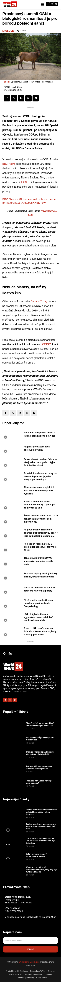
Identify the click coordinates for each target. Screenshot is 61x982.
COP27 (46, 344)
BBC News (8, 164)
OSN (24, 182)
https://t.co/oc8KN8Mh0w (30, 202)
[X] (56, 4)
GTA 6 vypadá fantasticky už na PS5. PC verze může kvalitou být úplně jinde (40, 840)
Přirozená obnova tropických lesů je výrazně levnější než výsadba (39, 490)
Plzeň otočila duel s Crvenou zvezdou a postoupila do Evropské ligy (39, 603)
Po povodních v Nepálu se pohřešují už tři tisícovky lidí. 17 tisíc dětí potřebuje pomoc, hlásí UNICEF (41, 534)
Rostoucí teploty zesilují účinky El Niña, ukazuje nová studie (40, 575)
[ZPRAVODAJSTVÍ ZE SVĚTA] (10, 4)
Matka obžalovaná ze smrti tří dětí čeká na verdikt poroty (39, 589)
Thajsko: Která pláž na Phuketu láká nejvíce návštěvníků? (39, 752)
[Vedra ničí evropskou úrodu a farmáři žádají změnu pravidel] (12, 434)
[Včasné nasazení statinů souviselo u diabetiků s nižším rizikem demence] (14, 813)
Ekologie (8, 31)
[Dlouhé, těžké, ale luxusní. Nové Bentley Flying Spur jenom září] (14, 725)
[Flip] (36, 98)
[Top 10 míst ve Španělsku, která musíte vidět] (14, 739)
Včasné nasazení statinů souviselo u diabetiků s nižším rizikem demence (41, 812)
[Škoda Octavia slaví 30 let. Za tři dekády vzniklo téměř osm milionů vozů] (12, 519)
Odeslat (30, 949)
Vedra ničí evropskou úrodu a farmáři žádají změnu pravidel (39, 434)
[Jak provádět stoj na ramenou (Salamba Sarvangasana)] (14, 768)
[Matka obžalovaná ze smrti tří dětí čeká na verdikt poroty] (12, 589)
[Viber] (28, 98)
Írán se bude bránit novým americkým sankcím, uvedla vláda (38, 560)
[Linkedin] (21, 98)
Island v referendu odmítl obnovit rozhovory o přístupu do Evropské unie (39, 504)
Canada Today (39, 301)
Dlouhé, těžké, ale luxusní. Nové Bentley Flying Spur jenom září (40, 724)
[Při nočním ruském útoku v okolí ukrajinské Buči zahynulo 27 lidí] (12, 547)
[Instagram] (52, 4)
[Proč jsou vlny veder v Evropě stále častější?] (14, 783)
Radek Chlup (16, 87)
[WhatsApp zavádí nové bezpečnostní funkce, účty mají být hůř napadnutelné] (14, 870)
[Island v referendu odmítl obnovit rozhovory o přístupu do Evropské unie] (12, 505)
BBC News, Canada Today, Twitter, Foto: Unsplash (32, 81)
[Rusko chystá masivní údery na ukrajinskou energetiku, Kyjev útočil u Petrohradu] (12, 463)
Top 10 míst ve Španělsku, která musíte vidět (40, 738)
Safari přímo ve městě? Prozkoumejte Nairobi (36, 855)
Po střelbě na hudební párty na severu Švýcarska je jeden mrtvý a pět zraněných (40, 476)
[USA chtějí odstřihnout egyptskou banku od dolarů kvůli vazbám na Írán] (12, 618)
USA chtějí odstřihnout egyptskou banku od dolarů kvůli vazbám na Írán (38, 617)
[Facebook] (48, 4)
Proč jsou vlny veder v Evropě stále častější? (39, 781)
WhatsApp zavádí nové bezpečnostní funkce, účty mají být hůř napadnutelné (41, 869)
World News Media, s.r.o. (29, 961)
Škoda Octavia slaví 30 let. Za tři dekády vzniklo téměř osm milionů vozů (41, 518)
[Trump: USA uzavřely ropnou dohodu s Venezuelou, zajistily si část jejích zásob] (12, 632)
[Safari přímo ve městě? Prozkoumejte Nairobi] (14, 856)
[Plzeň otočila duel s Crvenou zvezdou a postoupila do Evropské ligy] (12, 604)
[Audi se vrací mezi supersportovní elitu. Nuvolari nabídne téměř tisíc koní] (14, 827)
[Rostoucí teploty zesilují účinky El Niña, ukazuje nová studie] (12, 575)
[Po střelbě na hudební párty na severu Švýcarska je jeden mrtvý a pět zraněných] (12, 477)
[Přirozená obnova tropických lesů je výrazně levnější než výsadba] (12, 491)
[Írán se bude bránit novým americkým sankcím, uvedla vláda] (12, 561)
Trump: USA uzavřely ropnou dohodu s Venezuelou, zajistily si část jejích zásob (40, 631)
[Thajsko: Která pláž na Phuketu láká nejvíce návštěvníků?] (14, 754)
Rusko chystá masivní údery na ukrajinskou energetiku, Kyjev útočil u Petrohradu (40, 462)
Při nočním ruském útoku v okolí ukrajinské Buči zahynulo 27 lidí (40, 546)
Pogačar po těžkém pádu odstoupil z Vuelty (37, 448)
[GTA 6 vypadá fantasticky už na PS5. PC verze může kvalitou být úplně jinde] (14, 842)
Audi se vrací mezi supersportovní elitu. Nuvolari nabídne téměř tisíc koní (41, 826)
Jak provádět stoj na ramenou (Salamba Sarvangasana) (39, 767)
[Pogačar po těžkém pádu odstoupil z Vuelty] (12, 449)
